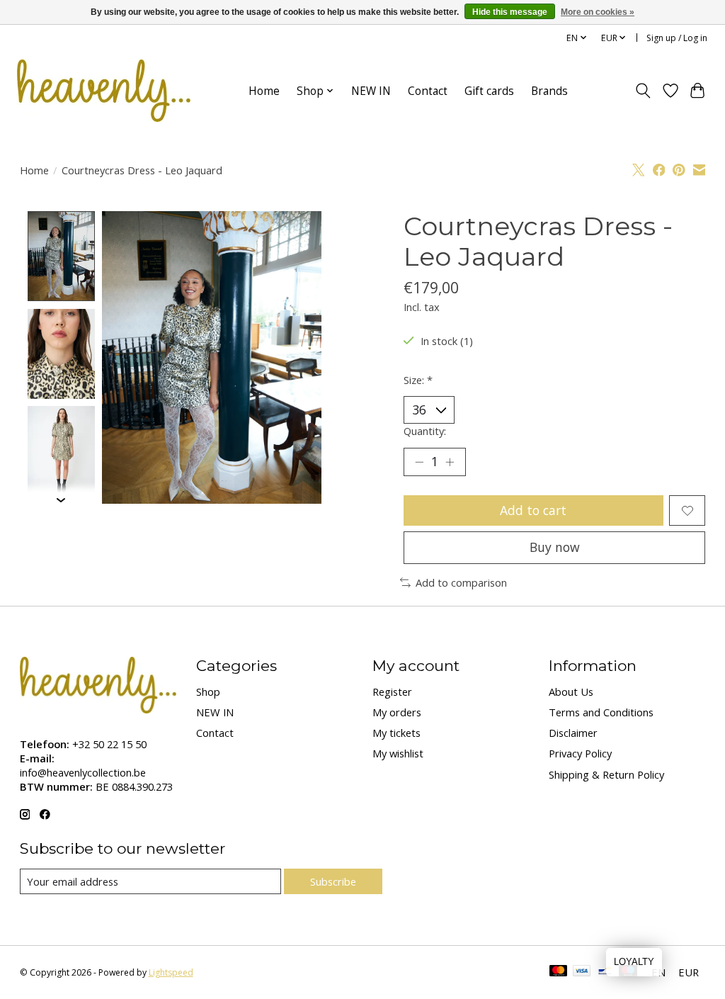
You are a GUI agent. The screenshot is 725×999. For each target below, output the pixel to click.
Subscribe (333, 881)
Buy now (555, 546)
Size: (418, 380)
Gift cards (489, 91)
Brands (549, 91)
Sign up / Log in (676, 38)
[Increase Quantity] (449, 462)
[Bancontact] (605, 972)
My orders (396, 712)
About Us (571, 691)
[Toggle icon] (642, 90)
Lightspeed (171, 972)
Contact (427, 91)
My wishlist (397, 753)
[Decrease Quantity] (419, 462)
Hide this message (509, 12)
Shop (208, 691)
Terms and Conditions (601, 712)
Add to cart (533, 510)
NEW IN (371, 91)
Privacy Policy (580, 753)
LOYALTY (634, 961)
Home (264, 91)
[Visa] (582, 972)
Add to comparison (461, 582)
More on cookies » (597, 12)
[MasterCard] (558, 972)
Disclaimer (573, 733)
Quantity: (425, 431)
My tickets (396, 733)
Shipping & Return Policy (606, 774)
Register (392, 691)
